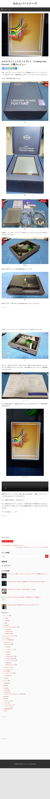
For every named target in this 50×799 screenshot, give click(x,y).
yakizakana (11, 58)
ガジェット (6, 615)
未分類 (5, 696)
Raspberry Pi (8, 633)
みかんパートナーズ (25, 3)
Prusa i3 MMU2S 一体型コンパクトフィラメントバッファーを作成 (31, 547)
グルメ (6, 703)
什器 (5, 678)
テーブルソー (7, 669)
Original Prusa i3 (10, 656)
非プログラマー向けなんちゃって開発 (13, 694)
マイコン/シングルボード (10, 627)
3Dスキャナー (7, 642)
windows (6, 692)
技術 (4, 685)
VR (5, 623)
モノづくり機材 (7, 640)
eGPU (6, 620)
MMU (8, 654)
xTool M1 (7, 675)
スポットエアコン (8, 705)
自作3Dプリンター (10, 664)
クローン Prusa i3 (11, 660)
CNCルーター (7, 667)
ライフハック (7, 706)
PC (5, 618)
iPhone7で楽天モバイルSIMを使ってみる (12, 545)
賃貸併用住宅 (7, 708)
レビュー (5, 680)
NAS (5, 688)
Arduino (7, 629)
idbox (6, 647)
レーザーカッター (8, 673)
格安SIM (6, 683)
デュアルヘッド (10, 649)
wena (5, 625)
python (6, 690)
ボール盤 (6, 671)
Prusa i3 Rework (10, 658)
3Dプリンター (7, 644)
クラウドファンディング (7, 541)
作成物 (7, 662)
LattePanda (8, 631)
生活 (4, 698)
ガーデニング (7, 701)
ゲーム (5, 638)
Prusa (6, 652)
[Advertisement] (25, 317)
